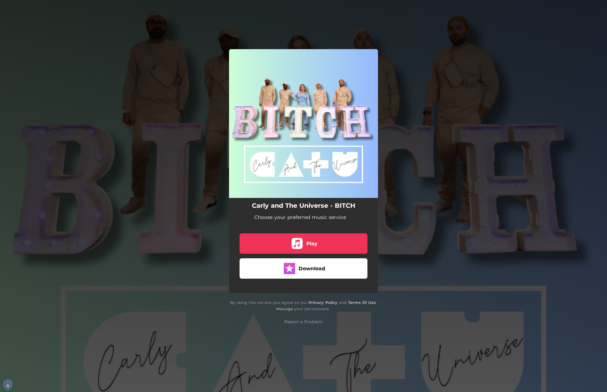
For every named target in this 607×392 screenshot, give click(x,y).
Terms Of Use (362, 302)
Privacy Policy (323, 302)
